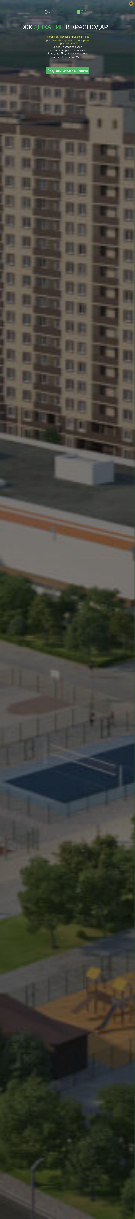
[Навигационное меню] (131, 3)
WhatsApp (84, 11)
